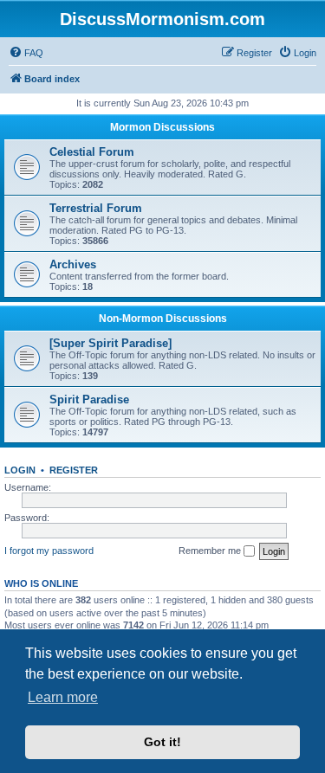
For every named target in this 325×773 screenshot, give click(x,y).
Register (73, 470)
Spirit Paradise (89, 399)
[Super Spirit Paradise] (110, 343)
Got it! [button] (162, 742)
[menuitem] (26, 52)
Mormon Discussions (162, 127)
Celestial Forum (91, 151)
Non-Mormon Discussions (163, 318)
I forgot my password (49, 550)
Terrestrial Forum (95, 208)
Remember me (211, 550)
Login (20, 470)
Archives (72, 264)
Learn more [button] (63, 697)
